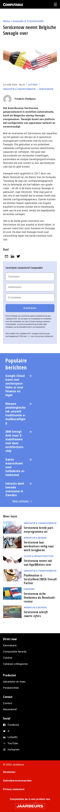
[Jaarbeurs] (30, 804)
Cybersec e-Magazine (15, 663)
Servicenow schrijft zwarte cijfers (36, 614)
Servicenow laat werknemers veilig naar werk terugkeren (39, 546)
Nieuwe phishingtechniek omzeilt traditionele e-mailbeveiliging (15, 413)
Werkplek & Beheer (35, 538)
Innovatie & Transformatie (28, 21)
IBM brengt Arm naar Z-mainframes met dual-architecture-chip (14, 441)
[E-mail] (6, 256)
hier (28, 336)
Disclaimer (9, 772)
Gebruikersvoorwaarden (17, 780)
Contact (7, 703)
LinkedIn (13, 737)
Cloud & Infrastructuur (38, 556)
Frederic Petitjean (25, 98)
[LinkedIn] (12, 256)
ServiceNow (46, 89)
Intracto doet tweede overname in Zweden (14, 489)
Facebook (13, 724)
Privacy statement (13, 789)
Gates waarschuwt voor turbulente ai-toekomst (15, 467)
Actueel (33, 84)
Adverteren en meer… (15, 681)
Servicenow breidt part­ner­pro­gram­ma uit (39, 530)
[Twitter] (18, 256)
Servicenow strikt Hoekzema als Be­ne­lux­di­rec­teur (39, 597)
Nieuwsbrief (10, 709)
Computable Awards (14, 651)
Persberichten (11, 687)
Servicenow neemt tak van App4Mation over (38, 563)
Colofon (7, 657)
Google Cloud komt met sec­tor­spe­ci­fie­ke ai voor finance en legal (15, 385)
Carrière (29, 589)
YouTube (13, 743)
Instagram (14, 749)
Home (6, 21)
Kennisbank (10, 645)
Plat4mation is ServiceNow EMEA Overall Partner (40, 579)
